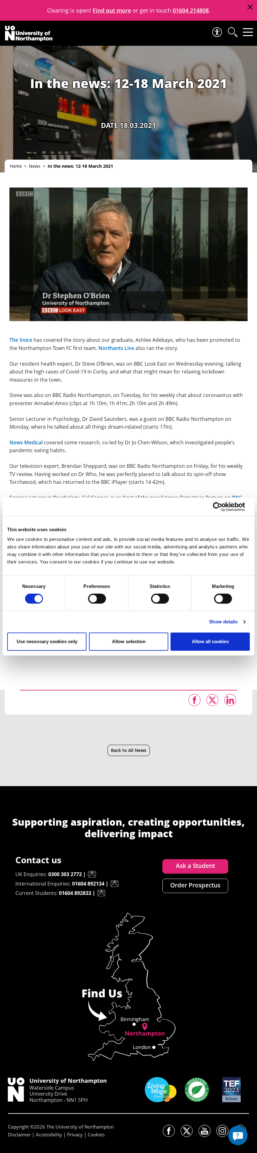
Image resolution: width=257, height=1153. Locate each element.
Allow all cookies (210, 641)
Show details (223, 621)
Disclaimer (19, 1134)
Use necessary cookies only (47, 641)
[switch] (97, 599)
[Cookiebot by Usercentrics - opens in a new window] (222, 506)
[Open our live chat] (238, 1135)
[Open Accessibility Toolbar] (216, 32)
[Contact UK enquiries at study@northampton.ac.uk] (92, 874)
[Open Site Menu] (248, 32)
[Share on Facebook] (194, 700)
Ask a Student (195, 866)
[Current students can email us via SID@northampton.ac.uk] (101, 893)
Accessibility (49, 1134)
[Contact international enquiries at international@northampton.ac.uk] (114, 883)
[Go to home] (29, 33)
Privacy (75, 1134)
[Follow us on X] (187, 1131)
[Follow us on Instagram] (222, 1131)
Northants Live (116, 348)
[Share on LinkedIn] (230, 700)
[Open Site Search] (232, 32)
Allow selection (128, 641)
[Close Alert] (250, 7)
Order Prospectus (195, 885)
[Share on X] (212, 700)
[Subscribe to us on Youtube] (204, 1131)
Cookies (96, 1134)
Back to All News (128, 750)
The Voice (20, 339)
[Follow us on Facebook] (169, 1131)
